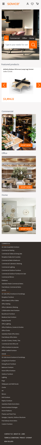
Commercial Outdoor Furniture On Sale (14, 274)
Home (31, 38)
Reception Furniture (8, 297)
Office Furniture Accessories (10, 347)
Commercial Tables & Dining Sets (12, 254)
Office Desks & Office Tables (10, 300)
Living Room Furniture (8, 361)
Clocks (4, 387)
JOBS (23, 434)
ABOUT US (17, 434)
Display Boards (6, 321)
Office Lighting (6, 324)
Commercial (15, 38)
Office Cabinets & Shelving (10, 307)
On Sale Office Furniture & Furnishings (13, 294)
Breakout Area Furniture (9, 317)
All (6, 38)
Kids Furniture (6, 397)
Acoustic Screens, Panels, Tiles (11, 341)
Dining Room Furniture (9, 364)
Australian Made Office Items (10, 334)
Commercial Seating (8, 250)
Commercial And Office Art (10, 344)
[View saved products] (32, 5)
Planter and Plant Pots (9, 414)
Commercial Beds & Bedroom (11, 260)
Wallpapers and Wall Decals (10, 384)
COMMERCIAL (6, 243)
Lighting (4, 377)
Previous (4, 85)
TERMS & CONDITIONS (11, 438)
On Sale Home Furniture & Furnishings (13, 357)
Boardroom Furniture (8, 314)
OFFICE (4, 290)
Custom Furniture (7, 424)
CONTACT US (8, 434)
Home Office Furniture (8, 371)
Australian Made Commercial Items (12, 284)
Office (24, 38)
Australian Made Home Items (10, 404)
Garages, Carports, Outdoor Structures (13, 417)
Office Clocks (6, 330)
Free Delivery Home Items (9, 421)
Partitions (5, 280)
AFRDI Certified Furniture (9, 350)
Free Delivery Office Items (9, 337)
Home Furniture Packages (9, 407)
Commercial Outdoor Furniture (11, 270)
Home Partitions (7, 411)
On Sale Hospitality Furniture (10, 247)
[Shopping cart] (37, 4)
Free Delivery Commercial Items (11, 287)
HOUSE (4, 354)
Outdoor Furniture (7, 374)
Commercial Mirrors (8, 277)
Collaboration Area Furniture (10, 310)
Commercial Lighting (8, 267)
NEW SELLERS (8, 441)
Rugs (3, 381)
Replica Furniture (7, 401)
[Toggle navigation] (2, 4)
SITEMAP (29, 438)
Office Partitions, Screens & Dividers (12, 327)
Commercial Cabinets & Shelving (12, 264)
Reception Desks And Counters (11, 257)
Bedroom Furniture (7, 367)
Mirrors (4, 394)
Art (2, 391)
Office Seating (6, 304)
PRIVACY (22, 438)
